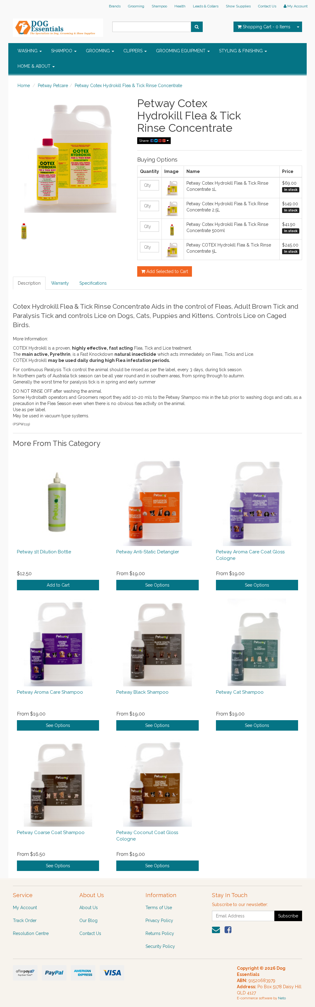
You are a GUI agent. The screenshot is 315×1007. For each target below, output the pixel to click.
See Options (157, 585)
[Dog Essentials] (58, 25)
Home (24, 85)
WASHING (28, 50)
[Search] (197, 27)
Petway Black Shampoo (142, 692)
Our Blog (88, 920)
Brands (115, 6)
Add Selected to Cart (166, 271)
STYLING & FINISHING (241, 50)
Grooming (136, 6)
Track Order (25, 920)
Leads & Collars (205, 6)
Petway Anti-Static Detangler (147, 552)
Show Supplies (238, 6)
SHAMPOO (62, 50)
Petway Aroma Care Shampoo (50, 692)
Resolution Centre (31, 933)
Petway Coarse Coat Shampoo (51, 832)
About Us (88, 907)
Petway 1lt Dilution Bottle (44, 552)
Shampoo (159, 6)
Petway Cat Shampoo (240, 692)
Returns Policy (160, 933)
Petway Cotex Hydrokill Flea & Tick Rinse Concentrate (128, 85)
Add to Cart (58, 585)
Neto (282, 998)
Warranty (60, 283)
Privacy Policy (159, 920)
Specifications (93, 283)
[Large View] (24, 230)
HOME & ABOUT (35, 66)
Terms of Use (159, 907)
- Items (266, 26)
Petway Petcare (53, 85)
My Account (25, 907)
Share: (144, 140)
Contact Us (267, 6)
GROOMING (98, 50)
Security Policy (160, 946)
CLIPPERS (133, 50)
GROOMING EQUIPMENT (181, 50)
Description (29, 283)
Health (179, 6)
